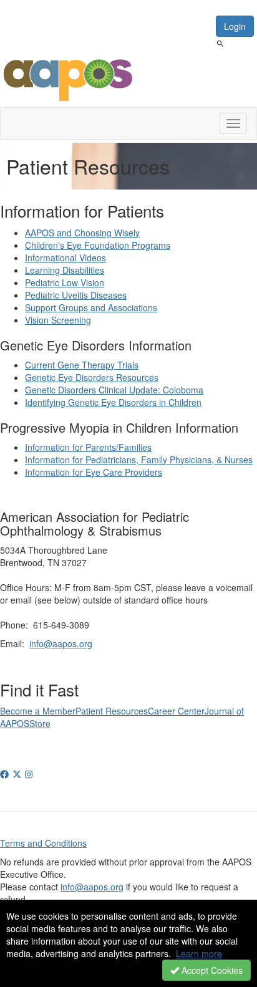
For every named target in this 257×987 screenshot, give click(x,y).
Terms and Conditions (43, 843)
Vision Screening (58, 320)
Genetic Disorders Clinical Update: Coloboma (114, 389)
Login (235, 26)
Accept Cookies (211, 970)
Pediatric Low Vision (64, 282)
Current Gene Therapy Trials (81, 365)
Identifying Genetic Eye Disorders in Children (113, 402)
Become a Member (37, 711)
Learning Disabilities (64, 270)
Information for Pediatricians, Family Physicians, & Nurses (139, 459)
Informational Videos (65, 257)
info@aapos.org (60, 643)
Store (40, 723)
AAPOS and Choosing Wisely (82, 232)
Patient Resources (111, 711)
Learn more (199, 953)
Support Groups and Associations (91, 307)
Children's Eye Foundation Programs (97, 245)
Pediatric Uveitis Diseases (76, 295)
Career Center (176, 711)
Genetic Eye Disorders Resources (91, 377)
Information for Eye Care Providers (93, 472)
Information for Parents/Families (88, 447)
